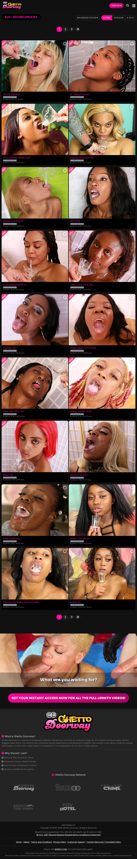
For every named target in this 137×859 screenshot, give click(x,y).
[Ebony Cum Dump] (102, 510)
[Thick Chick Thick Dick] (102, 256)
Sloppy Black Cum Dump (83, 348)
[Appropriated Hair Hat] (102, 129)
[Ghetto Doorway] (12, 5)
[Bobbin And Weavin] (35, 192)
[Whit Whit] (102, 192)
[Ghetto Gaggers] (67, 787)
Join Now (116, 5)
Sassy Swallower (11, 538)
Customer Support (76, 842)
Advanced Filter (86, 17)
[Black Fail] (35, 446)
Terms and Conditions (41, 842)
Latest (107, 17)
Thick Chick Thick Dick (81, 284)
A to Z (130, 17)
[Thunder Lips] (35, 319)
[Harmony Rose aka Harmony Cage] (35, 573)
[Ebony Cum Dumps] (23, 807)
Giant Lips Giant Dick (13, 411)
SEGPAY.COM (61, 849)
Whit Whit (75, 221)
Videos (26, 842)
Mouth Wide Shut (79, 475)
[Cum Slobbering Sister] (35, 256)
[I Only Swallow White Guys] (35, 129)
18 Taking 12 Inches (80, 94)
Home (19, 842)
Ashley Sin (75, 602)
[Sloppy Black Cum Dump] (102, 319)
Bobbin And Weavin (13, 221)
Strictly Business (11, 94)
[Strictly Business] (35, 66)
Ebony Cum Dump (79, 538)
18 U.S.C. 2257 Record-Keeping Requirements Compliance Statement (68, 834)
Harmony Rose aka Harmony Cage (21, 602)
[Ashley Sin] (102, 573)
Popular (118, 17)
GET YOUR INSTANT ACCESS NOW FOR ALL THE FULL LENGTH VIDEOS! (68, 698)
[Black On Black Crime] (112, 787)
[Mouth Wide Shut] (102, 446)
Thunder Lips (9, 348)
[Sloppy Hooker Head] (102, 383)
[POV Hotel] (67, 807)
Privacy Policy (59, 842)
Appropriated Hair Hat (82, 157)
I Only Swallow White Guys (16, 157)
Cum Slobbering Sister (14, 284)
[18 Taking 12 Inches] (102, 66)
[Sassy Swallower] (35, 510)
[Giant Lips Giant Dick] (35, 383)
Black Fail (8, 475)
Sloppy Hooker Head (81, 411)
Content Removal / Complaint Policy (104, 842)
